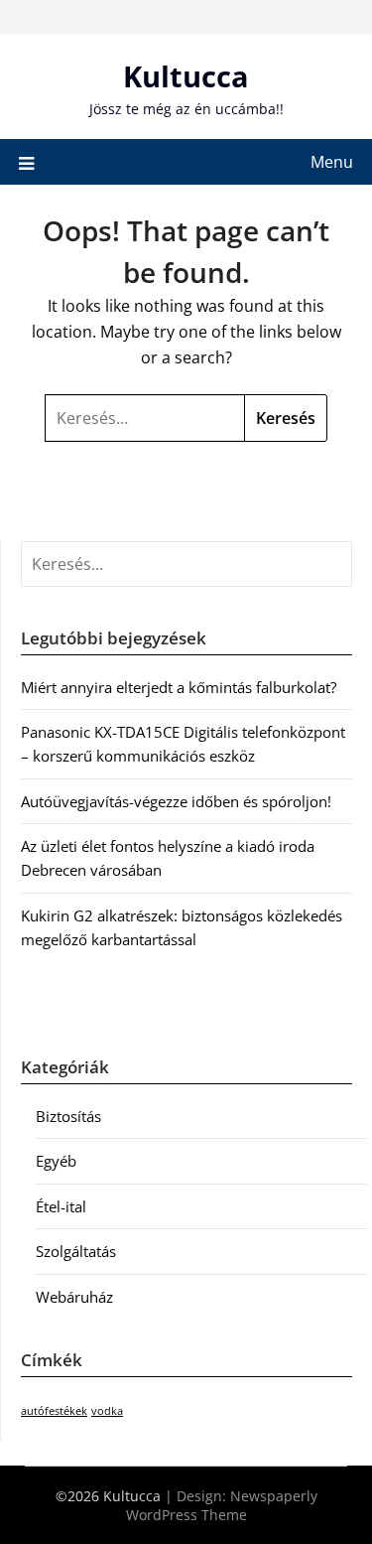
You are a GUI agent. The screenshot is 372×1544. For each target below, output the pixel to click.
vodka (107, 1411)
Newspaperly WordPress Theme (221, 1505)
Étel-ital (61, 1206)
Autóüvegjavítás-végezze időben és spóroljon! (176, 801)
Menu (331, 162)
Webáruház (74, 1297)
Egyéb (56, 1161)
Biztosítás (68, 1116)
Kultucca (186, 76)
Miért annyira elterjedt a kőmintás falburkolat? (178, 687)
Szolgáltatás (76, 1251)
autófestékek (54, 1411)
